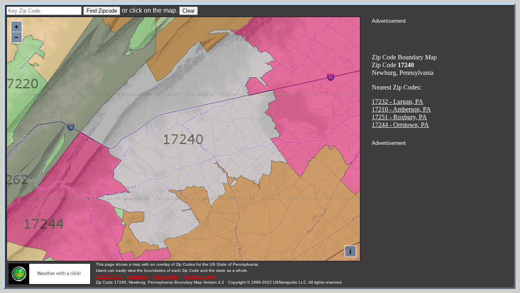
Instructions (137, 276)
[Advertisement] (443, 35)
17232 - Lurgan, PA (397, 101)
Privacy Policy (166, 276)
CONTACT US (109, 276)
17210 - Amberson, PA (401, 109)
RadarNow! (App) (200, 276)
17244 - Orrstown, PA (400, 124)
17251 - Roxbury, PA (399, 117)
